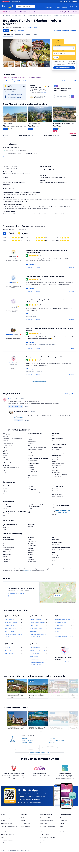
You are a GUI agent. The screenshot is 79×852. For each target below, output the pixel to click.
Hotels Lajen (52, 738)
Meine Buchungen (6, 818)
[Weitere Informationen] (67, 135)
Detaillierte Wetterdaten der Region (39, 752)
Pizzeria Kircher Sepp (60, 622)
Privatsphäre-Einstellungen (47, 826)
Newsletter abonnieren (7, 829)
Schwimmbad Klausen (36, 628)
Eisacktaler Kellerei (35, 647)
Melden (27, 406)
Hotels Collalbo (53, 742)
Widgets (23, 820)
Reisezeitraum (57, 45)
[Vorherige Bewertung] (29, 92)
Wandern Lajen (34, 625)
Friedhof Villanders (10, 625)
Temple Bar (8, 650)
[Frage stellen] (72, 96)
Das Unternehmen (65, 818)
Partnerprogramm (26, 823)
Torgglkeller (58, 628)
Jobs (61, 826)
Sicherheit (43, 840)
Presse (62, 823)
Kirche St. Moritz (9, 619)
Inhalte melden (5, 843)
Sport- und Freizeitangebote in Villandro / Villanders (38, 635)
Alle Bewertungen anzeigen (39, 381)
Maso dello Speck (34, 659)
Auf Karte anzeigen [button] (32, 27)
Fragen (35, 34)
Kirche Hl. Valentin (10, 631)
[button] (17, 50)
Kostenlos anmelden (70, 11)
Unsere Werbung (64, 820)
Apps (2, 837)
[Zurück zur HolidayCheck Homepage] (7, 6)
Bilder (28, 34)
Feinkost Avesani (34, 653)
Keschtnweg (33, 631)
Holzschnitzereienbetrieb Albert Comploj (37, 650)
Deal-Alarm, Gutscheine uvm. (9, 826)
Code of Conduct (25, 826)
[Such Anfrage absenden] (33, 6)
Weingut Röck (59, 625)
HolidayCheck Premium (7, 834)
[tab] (58, 41)
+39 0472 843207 (14, 596)
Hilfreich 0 (19, 420)
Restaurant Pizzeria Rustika (62, 619)
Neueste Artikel (64, 831)
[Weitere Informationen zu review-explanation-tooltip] (26, 30)
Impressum (43, 843)
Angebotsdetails (27, 570)
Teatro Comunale (9, 653)
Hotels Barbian (25, 738)
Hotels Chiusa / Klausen (28, 740)
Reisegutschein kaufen (7, 831)
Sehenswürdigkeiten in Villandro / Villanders (14, 635)
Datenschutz (43, 823)
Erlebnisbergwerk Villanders (37, 622)
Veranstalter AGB (45, 818)
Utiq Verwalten (44, 829)
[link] (49, 6)
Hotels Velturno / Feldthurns (56, 740)
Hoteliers (23, 818)
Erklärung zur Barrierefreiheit (48, 837)
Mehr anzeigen (7, 217)
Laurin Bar (7, 647)
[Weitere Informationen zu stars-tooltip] (15, 23)
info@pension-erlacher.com (17, 593)
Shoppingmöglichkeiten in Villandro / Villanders (37, 663)
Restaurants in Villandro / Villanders (64, 636)
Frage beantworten (16, 406)
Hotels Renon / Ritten (27, 742)
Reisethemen (63, 829)
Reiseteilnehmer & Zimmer (60, 51)
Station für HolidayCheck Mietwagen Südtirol (62, 511)
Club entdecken (58, 11)
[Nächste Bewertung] (50, 92)
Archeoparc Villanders (11, 622)
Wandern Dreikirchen (35, 619)
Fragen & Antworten (6, 823)
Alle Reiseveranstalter (7, 840)
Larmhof (57, 631)
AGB (41, 831)
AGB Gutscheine (44, 834)
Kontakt (62, 1)
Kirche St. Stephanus (10, 628)
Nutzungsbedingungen (46, 820)
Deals (5, 1)
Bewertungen (19, 34)
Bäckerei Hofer (34, 656)
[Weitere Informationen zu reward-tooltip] (37, 316)
